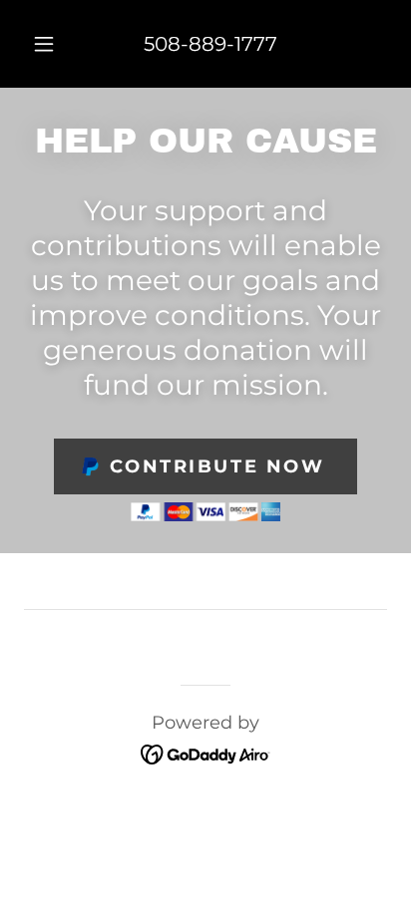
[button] (44, 44)
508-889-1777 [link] (210, 44)
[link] (206, 752)
